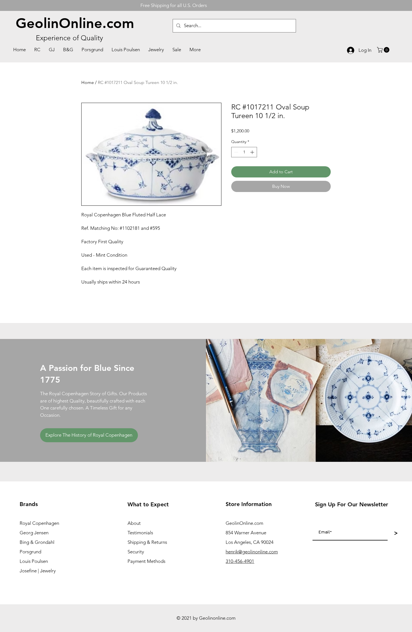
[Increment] (252, 152)
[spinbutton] (244, 152)
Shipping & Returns (147, 542)
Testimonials (140, 532)
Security (136, 551)
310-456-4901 (240, 561)
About (134, 523)
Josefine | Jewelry (38, 571)
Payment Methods (146, 561)
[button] (384, 50)
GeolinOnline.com (75, 23)
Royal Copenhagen (39, 523)
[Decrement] (235, 152)
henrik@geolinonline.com (252, 551)
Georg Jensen (34, 532)
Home (87, 82)
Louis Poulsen (34, 561)
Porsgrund (30, 551)
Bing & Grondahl (37, 542)
